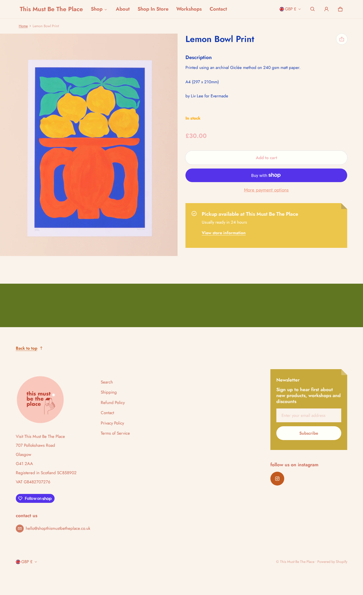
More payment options (266, 190)
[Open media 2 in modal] (89, 145)
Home (23, 25)
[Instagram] (277, 479)
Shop (96, 9)
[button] (313, 9)
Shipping (109, 392)
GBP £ (290, 9)
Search (107, 382)
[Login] (326, 9)
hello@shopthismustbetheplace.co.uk (58, 528)
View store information (224, 232)
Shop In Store (153, 9)
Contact (218, 9)
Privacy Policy (112, 423)
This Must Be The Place (297, 561)
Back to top (26, 348)
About (123, 9)
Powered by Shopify (332, 561)
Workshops (189, 9)
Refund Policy (113, 402)
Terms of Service (115, 433)
